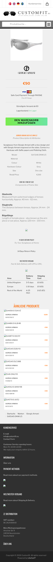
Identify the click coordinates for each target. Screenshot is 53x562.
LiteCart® (32, 558)
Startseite (11, 414)
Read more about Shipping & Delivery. (19, 500)
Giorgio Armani (21, 135)
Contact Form (9, 439)
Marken (21, 414)
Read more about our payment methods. (20, 475)
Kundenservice (35, 4)
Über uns (7, 463)
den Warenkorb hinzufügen (26, 121)
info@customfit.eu (11, 436)
